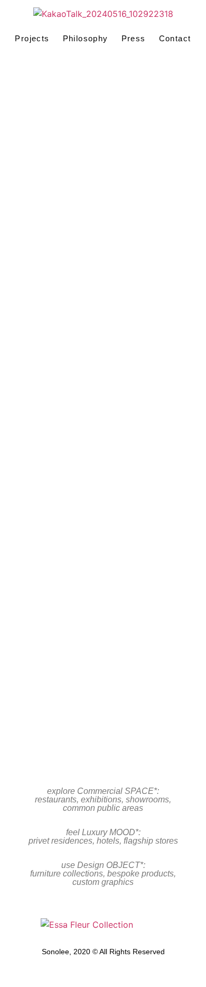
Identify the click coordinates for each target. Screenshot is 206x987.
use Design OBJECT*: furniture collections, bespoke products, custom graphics (103, 874)
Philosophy (85, 38)
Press (133, 38)
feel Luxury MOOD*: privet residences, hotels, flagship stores (103, 836)
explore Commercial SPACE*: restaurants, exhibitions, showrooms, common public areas (103, 799)
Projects (32, 38)
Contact (175, 38)
